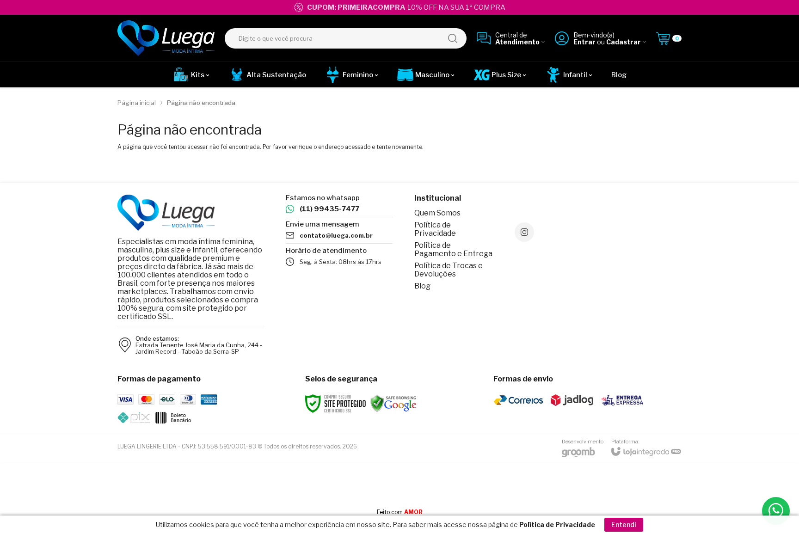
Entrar (584, 41)
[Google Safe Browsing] (393, 402)
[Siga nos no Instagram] (524, 232)
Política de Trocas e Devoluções (448, 269)
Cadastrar (623, 41)
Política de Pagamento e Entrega (453, 249)
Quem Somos (437, 213)
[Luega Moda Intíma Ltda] (166, 38)
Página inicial (136, 102)
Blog (422, 286)
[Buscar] (453, 38)
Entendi (623, 524)
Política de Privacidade (435, 229)
